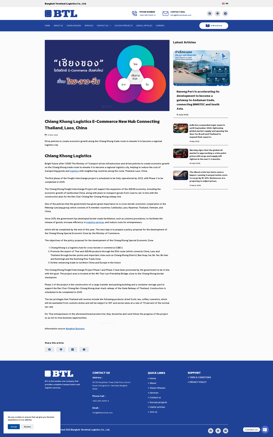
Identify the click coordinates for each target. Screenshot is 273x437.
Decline (27, 426)
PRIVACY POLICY (198, 382)
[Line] (217, 13)
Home (47, 25)
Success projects (124, 25)
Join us (153, 411)
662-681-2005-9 (101, 400)
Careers (160, 25)
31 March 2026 (195, 185)
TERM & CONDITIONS (200, 377)
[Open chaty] (265, 429)
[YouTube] (225, 13)
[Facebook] (210, 13)
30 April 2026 (195, 163)
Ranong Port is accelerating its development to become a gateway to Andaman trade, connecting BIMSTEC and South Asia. (198, 100)
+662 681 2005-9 (147, 15)
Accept (14, 426)
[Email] (84, 349)
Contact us (102, 25)
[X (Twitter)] (72, 349)
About (153, 383)
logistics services (95, 222)
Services (88, 25)
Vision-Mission (74, 25)
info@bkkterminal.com (180, 15)
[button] (225, 3)
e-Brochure (216, 25)
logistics (74, 171)
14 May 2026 (194, 141)
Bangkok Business (75, 328)
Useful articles (144, 25)
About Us (58, 25)
